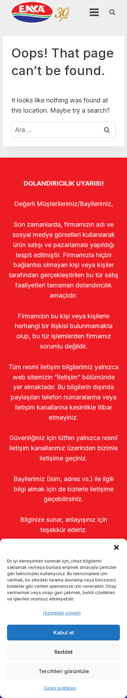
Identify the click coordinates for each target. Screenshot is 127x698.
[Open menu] (94, 12)
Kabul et (63, 632)
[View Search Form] (112, 12)
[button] (116, 547)
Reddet (63, 652)
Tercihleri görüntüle (63, 671)
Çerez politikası (60, 688)
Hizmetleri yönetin (62, 613)
